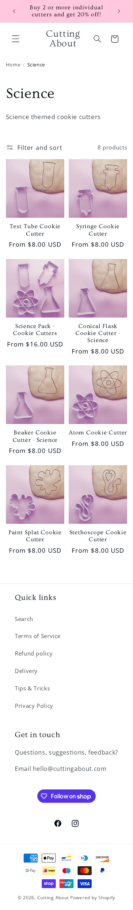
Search (24, 618)
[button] (15, 38)
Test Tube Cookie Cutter (35, 230)
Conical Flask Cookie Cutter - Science (97, 333)
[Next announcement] (119, 11)
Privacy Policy (34, 705)
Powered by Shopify (92, 897)
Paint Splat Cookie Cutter (35, 536)
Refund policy (33, 653)
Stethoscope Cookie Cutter (98, 536)
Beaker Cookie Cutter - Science (35, 436)
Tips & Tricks (32, 688)
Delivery (26, 670)
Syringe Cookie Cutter (98, 230)
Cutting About (53, 897)
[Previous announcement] (14, 11)
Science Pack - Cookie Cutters (35, 329)
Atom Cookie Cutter (98, 433)
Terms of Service (38, 636)
